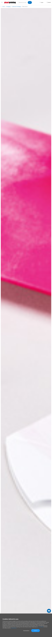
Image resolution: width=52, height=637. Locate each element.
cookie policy (13, 627)
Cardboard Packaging (16, 6)
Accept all (35, 630)
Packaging (8, 6)
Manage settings (26, 630)
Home (3, 6)
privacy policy (41, 626)
